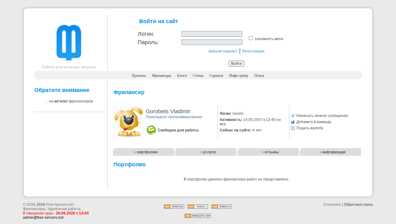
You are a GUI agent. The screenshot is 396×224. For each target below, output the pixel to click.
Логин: (146, 34)
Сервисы (216, 75)
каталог (61, 101)
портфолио (147, 152)
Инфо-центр (238, 75)
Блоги (182, 75)
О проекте (332, 204)
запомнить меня (269, 39)
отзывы (272, 152)
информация (334, 152)
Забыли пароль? (223, 51)
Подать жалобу (309, 128)
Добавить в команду (313, 122)
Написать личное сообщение (322, 116)
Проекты (139, 75)
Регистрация (253, 51)
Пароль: (148, 42)
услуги (209, 152)
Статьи (198, 75)
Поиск (259, 75)
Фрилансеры (161, 75)
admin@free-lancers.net (43, 217)
